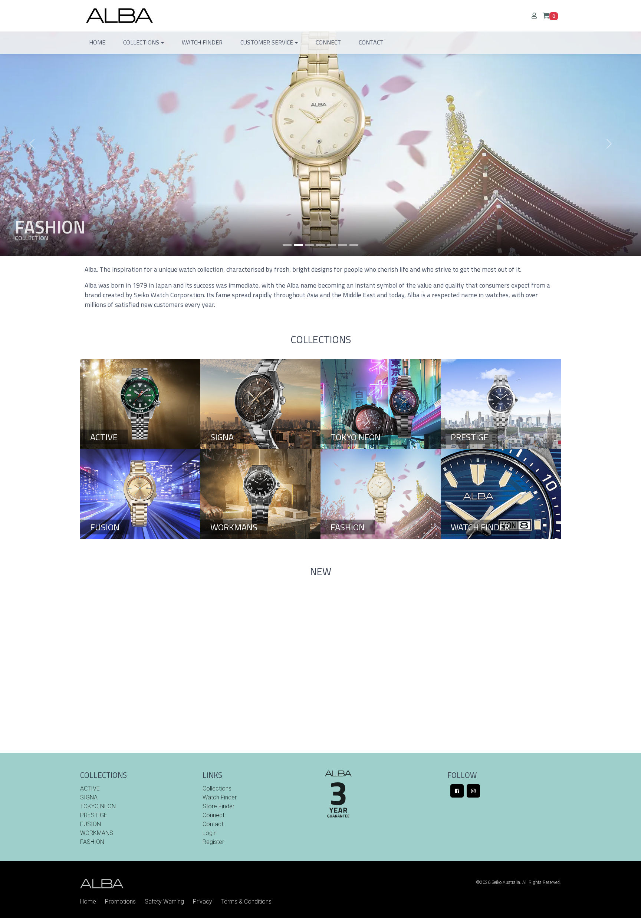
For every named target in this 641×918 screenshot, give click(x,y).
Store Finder (218, 806)
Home (97, 42)
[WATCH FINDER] (501, 493)
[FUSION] (140, 493)
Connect (328, 42)
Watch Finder (202, 42)
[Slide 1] (287, 245)
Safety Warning (164, 901)
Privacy (202, 901)
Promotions (120, 901)
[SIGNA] (260, 403)
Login (210, 832)
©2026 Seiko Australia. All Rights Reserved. (518, 882)
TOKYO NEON (98, 806)
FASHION (92, 841)
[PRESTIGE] (501, 403)
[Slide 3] (320, 245)
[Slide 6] (353, 245)
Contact (371, 42)
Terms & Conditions (246, 901)
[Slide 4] (331, 245)
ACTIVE (90, 788)
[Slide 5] (342, 245)
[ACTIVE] (140, 403)
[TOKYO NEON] (380, 403)
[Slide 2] (309, 245)
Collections (141, 42)
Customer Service (266, 42)
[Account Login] (537, 15)
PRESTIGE (93, 815)
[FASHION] (380, 493)
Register (213, 841)
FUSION (90, 824)
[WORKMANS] (260, 493)
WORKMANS (96, 832)
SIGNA (89, 797)
